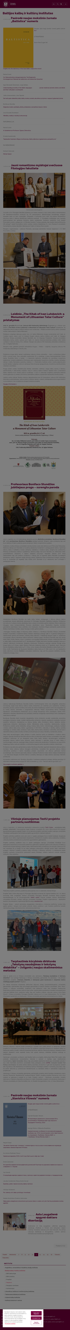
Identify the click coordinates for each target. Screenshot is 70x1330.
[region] (23, 1318)
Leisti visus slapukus (36, 1313)
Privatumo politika (10, 1323)
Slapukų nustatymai (36, 1323)
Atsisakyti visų (36, 1318)
